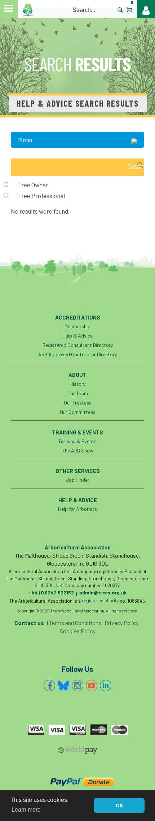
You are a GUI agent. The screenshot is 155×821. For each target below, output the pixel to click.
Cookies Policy (78, 631)
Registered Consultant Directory (78, 345)
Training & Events (77, 441)
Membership (77, 326)
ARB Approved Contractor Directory (77, 354)
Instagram (77, 685)
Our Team (77, 393)
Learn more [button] (26, 810)
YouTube (91, 685)
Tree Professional (41, 195)
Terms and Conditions (75, 622)
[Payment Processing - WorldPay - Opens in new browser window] (77, 751)
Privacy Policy (121, 622)
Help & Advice (77, 336)
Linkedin (105, 685)
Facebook (49, 685)
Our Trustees (78, 403)
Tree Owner (33, 184)
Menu (25, 139)
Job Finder (77, 480)
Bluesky (63, 685)
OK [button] (119, 805)
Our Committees (78, 412)
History (77, 384)
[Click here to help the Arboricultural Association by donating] (78, 782)
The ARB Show (77, 450)
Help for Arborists (77, 509)
